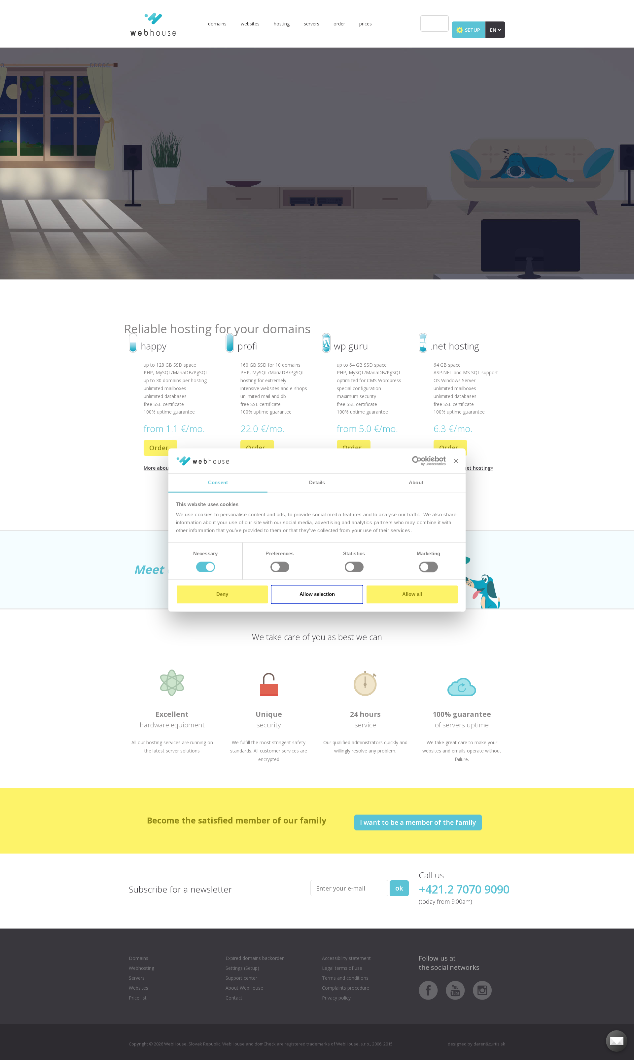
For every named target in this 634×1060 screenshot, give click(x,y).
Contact (234, 998)
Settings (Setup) (242, 968)
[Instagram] (482, 990)
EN (494, 29)
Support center (241, 978)
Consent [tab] (218, 483)
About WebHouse (244, 988)
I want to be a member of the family (418, 822)
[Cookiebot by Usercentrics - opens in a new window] (417, 461)
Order (339, 23)
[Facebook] (431, 990)
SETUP (472, 29)
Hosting (282, 23)
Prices (365, 23)
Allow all (412, 594)
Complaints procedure (345, 988)
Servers (311, 23)
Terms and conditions (345, 978)
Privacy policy (336, 998)
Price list (138, 998)
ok (399, 888)
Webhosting (141, 968)
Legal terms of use (342, 968)
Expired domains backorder (255, 958)
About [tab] (416, 483)
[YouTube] (459, 990)
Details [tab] (317, 483)
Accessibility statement (346, 958)
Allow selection (317, 594)
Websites (250, 23)
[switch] (279, 567)
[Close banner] (456, 460)
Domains (217, 23)
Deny (222, 594)
